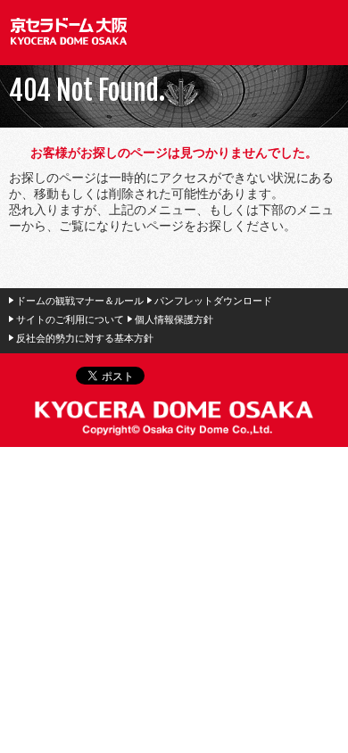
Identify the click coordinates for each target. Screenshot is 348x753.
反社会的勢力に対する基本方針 (84, 338)
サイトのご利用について (70, 319)
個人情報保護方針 (174, 319)
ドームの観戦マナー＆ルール (80, 300)
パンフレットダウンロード (213, 300)
